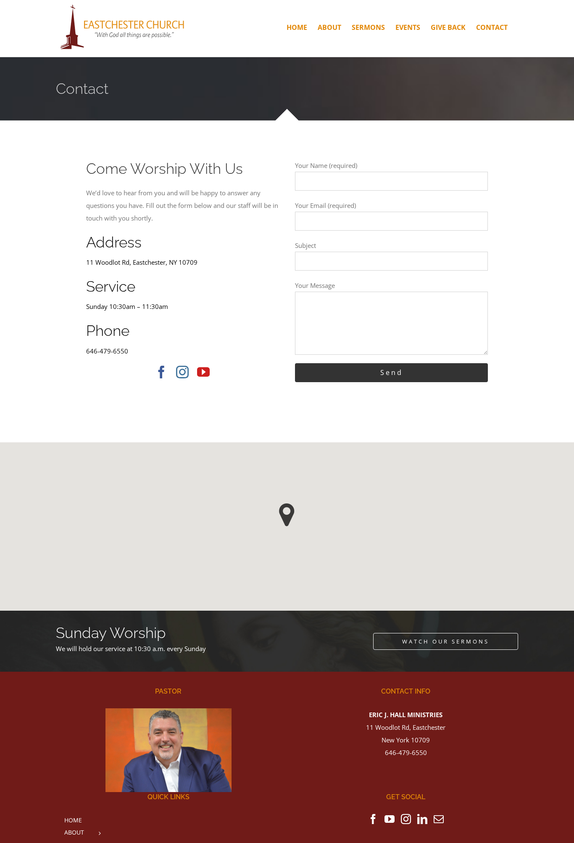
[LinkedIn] (422, 819)
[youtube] (203, 372)
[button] (287, 515)
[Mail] (439, 819)
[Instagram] (406, 819)
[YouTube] (389, 819)
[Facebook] (373, 819)
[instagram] (182, 372)
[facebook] (161, 372)
